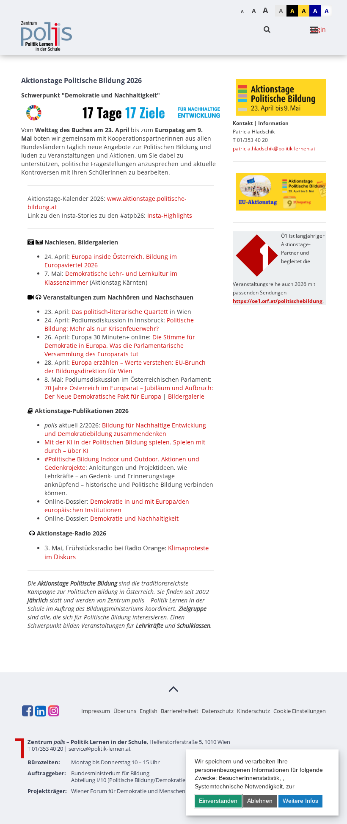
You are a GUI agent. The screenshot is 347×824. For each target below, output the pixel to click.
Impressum (95, 710)
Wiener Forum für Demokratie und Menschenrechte (136, 791)
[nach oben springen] (173, 688)
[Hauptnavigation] (314, 30)
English (148, 710)
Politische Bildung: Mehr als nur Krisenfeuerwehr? (119, 324)
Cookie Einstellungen (299, 710)
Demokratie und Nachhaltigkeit (134, 518)
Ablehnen (260, 800)
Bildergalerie (186, 396)
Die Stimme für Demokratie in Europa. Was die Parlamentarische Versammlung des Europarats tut (119, 345)
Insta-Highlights (169, 215)
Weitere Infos (300, 800)
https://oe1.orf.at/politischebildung (277, 301)
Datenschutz (218, 710)
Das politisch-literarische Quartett (120, 312)
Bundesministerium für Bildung (110, 773)
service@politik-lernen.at (100, 748)
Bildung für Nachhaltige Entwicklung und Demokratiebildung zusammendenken (125, 429)
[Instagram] (53, 711)
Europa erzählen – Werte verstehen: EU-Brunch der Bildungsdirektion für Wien (125, 366)
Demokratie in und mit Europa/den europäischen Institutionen (116, 505)
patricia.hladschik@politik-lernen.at (274, 148)
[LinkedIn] (40, 711)
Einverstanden (218, 800)
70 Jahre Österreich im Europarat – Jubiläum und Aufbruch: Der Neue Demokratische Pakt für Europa (128, 392)
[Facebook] (27, 711)
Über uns (124, 710)
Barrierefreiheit (179, 710)
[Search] (267, 29)
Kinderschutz (253, 710)
